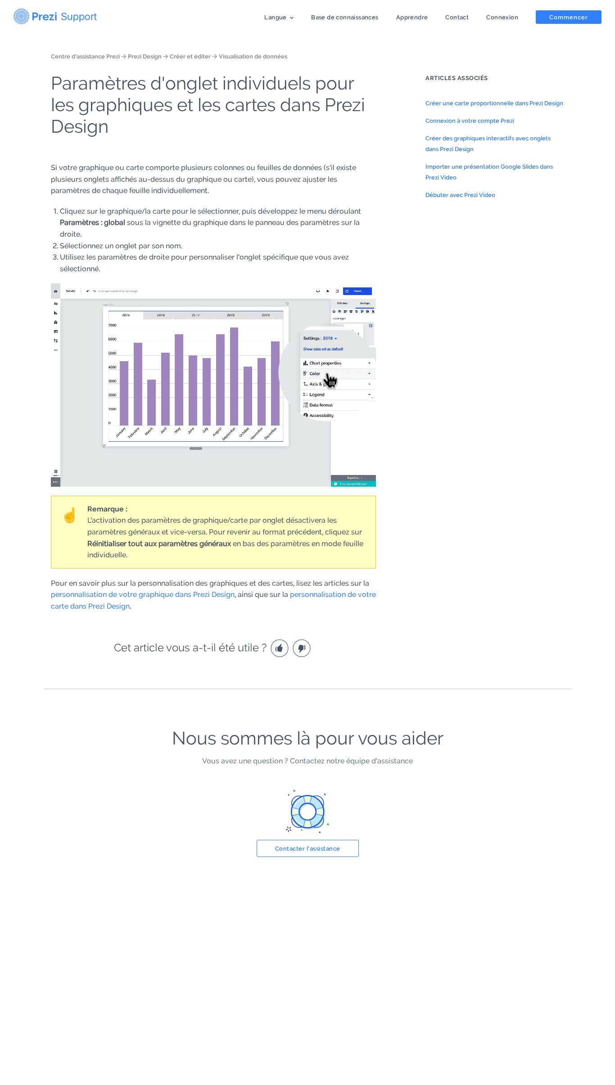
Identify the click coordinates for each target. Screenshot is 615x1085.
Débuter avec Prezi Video (460, 194)
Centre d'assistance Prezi (85, 56)
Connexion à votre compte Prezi (469, 120)
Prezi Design (145, 56)
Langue (275, 17)
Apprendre (412, 17)
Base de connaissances (345, 17)
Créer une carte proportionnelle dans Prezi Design (494, 103)
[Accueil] (55, 14)
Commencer (568, 17)
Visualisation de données (253, 56)
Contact (457, 17)
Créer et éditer (190, 56)
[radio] (281, 647)
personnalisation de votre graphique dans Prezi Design (143, 594)
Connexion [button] (502, 17)
